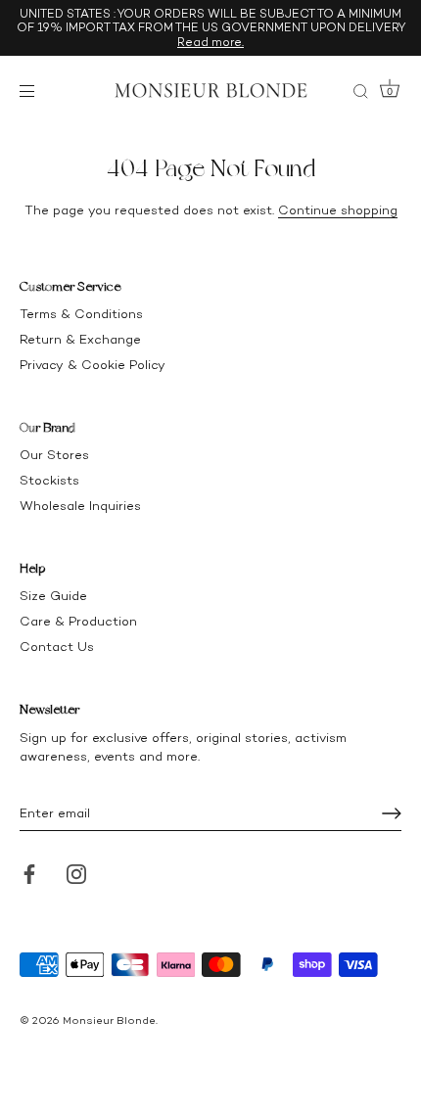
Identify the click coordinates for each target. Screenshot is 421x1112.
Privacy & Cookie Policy (92, 364)
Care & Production (78, 621)
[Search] (360, 94)
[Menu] (31, 91)
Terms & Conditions (81, 313)
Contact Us (57, 646)
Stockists (49, 480)
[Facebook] (29, 872)
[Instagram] (76, 872)
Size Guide (53, 595)
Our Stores (54, 454)
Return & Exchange (80, 339)
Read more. (210, 42)
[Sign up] (391, 813)
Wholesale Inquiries (80, 505)
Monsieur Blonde (109, 1020)
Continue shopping (338, 210)
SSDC (86, 1036)
